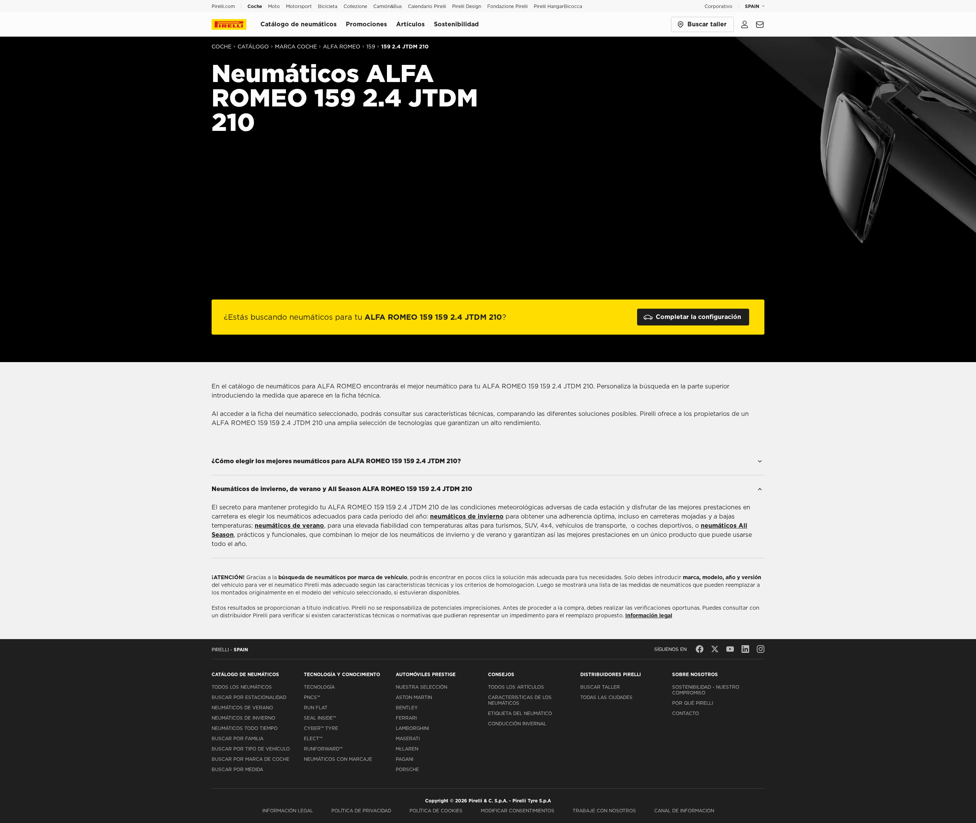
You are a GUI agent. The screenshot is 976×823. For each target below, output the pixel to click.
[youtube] (730, 649)
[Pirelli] (236, 24)
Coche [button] (254, 6)
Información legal (648, 615)
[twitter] (715, 649)
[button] (517, 810)
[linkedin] (745, 649)
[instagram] (760, 649)
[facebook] (699, 649)
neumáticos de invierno (467, 516)
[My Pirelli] (744, 24)
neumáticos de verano (289, 525)
